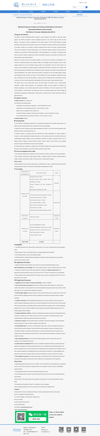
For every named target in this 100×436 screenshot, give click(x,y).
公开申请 (68, 11)
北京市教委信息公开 (45, 431)
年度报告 (43, 11)
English (85, 2)
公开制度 (31, 11)
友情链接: (43, 427)
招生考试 (24, 14)
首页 (19, 11)
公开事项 (55, 11)
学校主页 (81, 2)
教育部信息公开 (44, 429)
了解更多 (80, 11)
